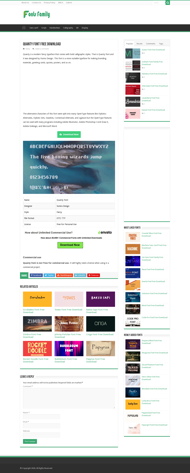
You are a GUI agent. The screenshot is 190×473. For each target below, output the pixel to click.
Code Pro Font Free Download (154, 317)
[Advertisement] (114, 14)
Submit (69, 3)
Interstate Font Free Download (155, 86)
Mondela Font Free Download (154, 389)
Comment (28, 386)
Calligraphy (68, 28)
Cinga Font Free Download (99, 334)
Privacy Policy (49, 3)
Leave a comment (42, 49)
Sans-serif (34, 28)
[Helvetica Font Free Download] (132, 77)
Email (26, 422)
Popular (129, 44)
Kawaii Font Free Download (153, 110)
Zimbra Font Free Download (32, 335)
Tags (161, 44)
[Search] (168, 2)
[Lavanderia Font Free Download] (132, 102)
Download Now (71, 134)
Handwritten (55, 28)
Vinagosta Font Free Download (155, 353)
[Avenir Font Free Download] (132, 53)
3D (77, 28)
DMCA (60, 3)
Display (85, 28)
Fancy (28, 49)
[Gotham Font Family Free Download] (132, 65)
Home (24, 27)
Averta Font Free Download (153, 281)
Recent (139, 44)
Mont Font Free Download (153, 305)
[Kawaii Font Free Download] (132, 114)
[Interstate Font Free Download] (132, 90)
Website (26, 431)
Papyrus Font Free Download (95, 360)
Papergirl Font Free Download (154, 425)
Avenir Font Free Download (153, 50)
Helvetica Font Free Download (154, 74)
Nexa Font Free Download (153, 269)
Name (26, 412)
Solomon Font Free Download (154, 293)
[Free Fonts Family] (37, 13)
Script (43, 28)
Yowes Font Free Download (68, 309)
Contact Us (36, 3)
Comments (150, 44)
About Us (25, 3)
